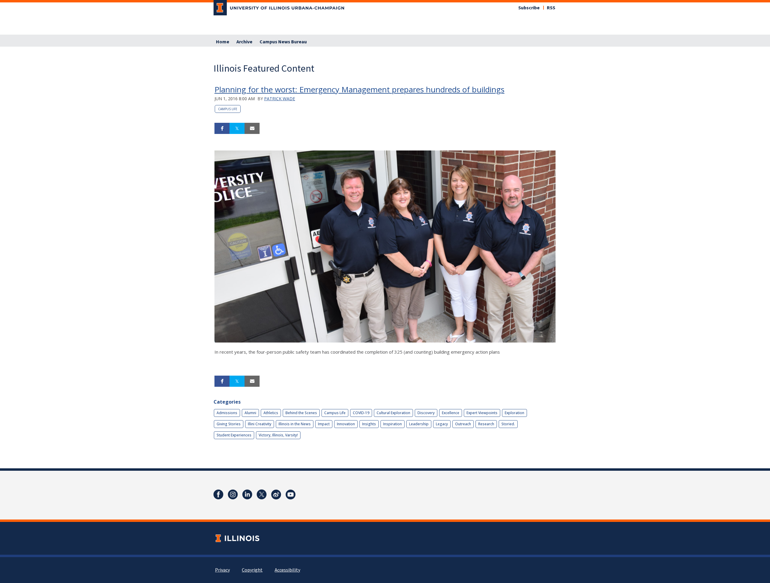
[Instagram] (232, 494)
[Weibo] (276, 494)
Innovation (346, 423)
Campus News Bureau (283, 42)
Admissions (227, 412)
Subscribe (529, 8)
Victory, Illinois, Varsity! (278, 435)
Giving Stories (229, 423)
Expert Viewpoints (482, 412)
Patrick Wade (279, 98)
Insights (369, 423)
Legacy (442, 423)
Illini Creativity (259, 423)
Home (222, 42)
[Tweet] (237, 128)
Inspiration (392, 423)
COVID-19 (361, 412)
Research (486, 423)
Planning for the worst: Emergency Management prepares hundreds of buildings (359, 89)
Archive (244, 42)
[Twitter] (261, 494)
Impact (324, 423)
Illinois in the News (295, 423)
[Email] (252, 128)
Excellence (450, 412)
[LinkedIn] (247, 494)
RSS (551, 8)
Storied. (508, 423)
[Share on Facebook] (221, 128)
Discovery (426, 412)
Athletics (270, 412)
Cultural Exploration (393, 412)
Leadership (419, 423)
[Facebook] (218, 494)
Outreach (463, 423)
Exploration (514, 412)
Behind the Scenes (301, 412)
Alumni (250, 412)
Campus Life (227, 109)
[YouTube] (290, 494)
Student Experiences (234, 435)
